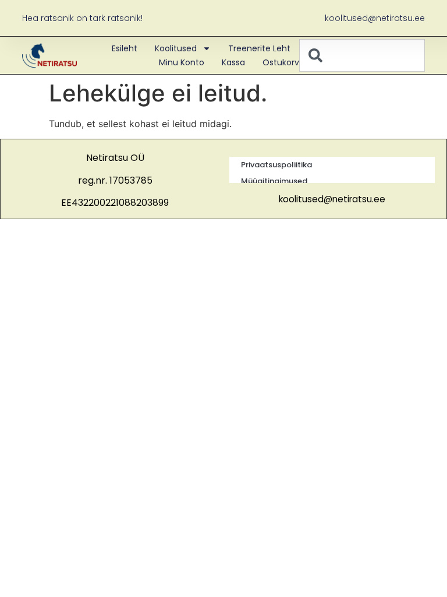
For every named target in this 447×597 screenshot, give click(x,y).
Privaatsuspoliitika (276, 164)
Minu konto (181, 62)
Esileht (124, 48)
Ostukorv (280, 62)
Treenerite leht (259, 48)
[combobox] (361, 55)
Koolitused (176, 48)
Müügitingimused (274, 181)
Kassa (233, 62)
